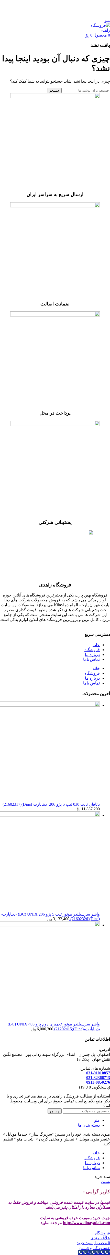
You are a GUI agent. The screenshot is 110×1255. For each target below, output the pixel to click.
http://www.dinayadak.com (86, 1223)
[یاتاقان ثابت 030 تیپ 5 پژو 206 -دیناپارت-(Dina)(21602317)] (50, 705)
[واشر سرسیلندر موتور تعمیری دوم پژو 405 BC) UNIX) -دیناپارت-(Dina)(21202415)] (50, 925)
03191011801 (11, 6)
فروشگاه (92, 649)
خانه (96, 645)
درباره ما (92, 654)
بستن (105, 1181)
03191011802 (95, 11)
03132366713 (70, 11)
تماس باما (91, 659)
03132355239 (44, 11)
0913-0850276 (98, 1082)
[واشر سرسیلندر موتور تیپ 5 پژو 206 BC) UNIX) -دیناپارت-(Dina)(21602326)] (50, 815)
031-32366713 (98, 1077)
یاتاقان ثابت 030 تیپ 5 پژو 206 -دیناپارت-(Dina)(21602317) (51, 804)
